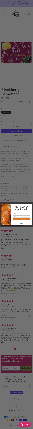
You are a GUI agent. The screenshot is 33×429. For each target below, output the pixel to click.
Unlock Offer (21, 219)
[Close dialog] (31, 205)
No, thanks (21, 223)
